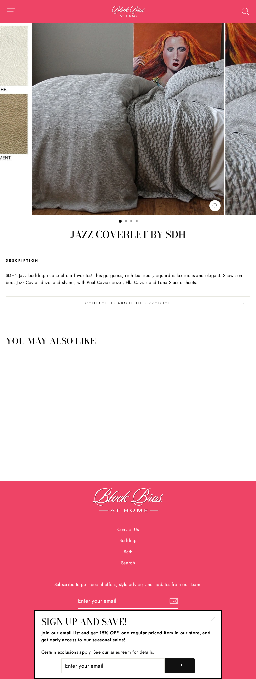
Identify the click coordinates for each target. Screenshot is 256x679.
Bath (128, 551)
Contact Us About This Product (128, 303)
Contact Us (128, 529)
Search (128, 562)
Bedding (128, 540)
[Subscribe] (173, 601)
